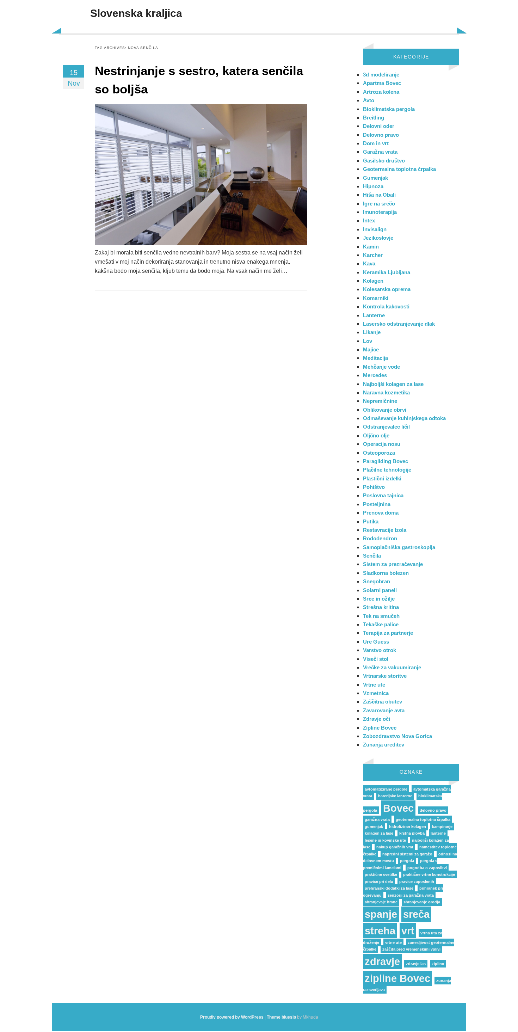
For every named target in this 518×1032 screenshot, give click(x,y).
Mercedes (375, 375)
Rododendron (380, 538)
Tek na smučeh (381, 616)
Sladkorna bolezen (386, 573)
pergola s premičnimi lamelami (400, 864)
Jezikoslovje (378, 238)
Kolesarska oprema (387, 289)
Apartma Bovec (382, 83)
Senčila (372, 556)
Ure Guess (376, 642)
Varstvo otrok (379, 650)
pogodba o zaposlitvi (427, 868)
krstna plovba (412, 833)
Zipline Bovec (379, 728)
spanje (381, 914)
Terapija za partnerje (388, 633)
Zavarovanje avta (384, 710)
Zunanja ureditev (383, 745)
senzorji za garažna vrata (411, 895)
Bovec (398, 808)
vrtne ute (393, 942)
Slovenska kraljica (136, 13)
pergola (407, 861)
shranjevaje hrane (381, 902)
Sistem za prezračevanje (393, 564)
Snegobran (376, 581)
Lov (367, 341)
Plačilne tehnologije (387, 470)
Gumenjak (375, 178)
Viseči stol (375, 659)
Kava (369, 263)
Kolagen (373, 281)
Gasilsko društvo (384, 161)
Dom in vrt (376, 143)
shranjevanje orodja (421, 902)
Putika (370, 521)
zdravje (382, 961)
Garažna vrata (380, 152)
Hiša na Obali (379, 195)
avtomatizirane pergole (386, 789)
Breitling (373, 118)
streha (380, 930)
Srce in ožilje (379, 599)
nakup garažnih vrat (394, 847)
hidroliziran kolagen (407, 826)
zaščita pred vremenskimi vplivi (411, 949)
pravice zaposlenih (416, 881)
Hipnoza (373, 186)
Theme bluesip (281, 1017)
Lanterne (374, 315)
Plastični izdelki (382, 478)
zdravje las (416, 964)
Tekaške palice (381, 624)
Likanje (372, 332)
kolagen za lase (379, 833)
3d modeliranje (381, 75)
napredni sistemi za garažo (407, 854)
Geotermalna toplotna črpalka (399, 169)
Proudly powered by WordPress (232, 1017)
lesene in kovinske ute (385, 840)
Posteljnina (376, 504)
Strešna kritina (381, 607)
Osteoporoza (379, 453)
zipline (438, 964)
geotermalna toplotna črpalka (423, 819)
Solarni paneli (380, 590)
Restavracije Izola (384, 530)
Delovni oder (378, 126)
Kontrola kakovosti (386, 306)
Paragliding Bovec (385, 461)
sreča (416, 914)
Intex (369, 220)
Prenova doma (381, 513)
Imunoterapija (380, 212)
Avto (368, 100)
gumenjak (374, 826)
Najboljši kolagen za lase (393, 384)
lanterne (438, 833)
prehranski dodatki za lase (389, 888)
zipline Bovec (397, 978)
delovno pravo (433, 810)
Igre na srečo (379, 204)
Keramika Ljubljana (386, 272)
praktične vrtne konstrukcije (429, 874)
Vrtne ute (374, 685)
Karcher (373, 255)
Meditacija (375, 358)
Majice (371, 349)
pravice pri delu (379, 881)
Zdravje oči (376, 719)
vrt (407, 930)
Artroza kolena (381, 92)
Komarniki (375, 298)
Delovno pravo (381, 135)
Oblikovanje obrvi (384, 410)
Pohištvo (374, 487)
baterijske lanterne (395, 796)
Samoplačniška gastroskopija (399, 547)
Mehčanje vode (381, 367)
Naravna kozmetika (386, 392)
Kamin (371, 247)
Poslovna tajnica (383, 495)
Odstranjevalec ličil (386, 427)
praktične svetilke (381, 874)
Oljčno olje (376, 435)
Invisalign (375, 229)
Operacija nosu (381, 444)
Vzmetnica (376, 693)
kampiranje (442, 826)
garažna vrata (377, 819)
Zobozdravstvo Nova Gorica (397, 736)
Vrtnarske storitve (385, 676)
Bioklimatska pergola (389, 109)
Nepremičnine (380, 401)
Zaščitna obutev (382, 702)
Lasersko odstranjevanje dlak (399, 324)
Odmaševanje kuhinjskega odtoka (404, 418)
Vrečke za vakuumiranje (392, 667)
